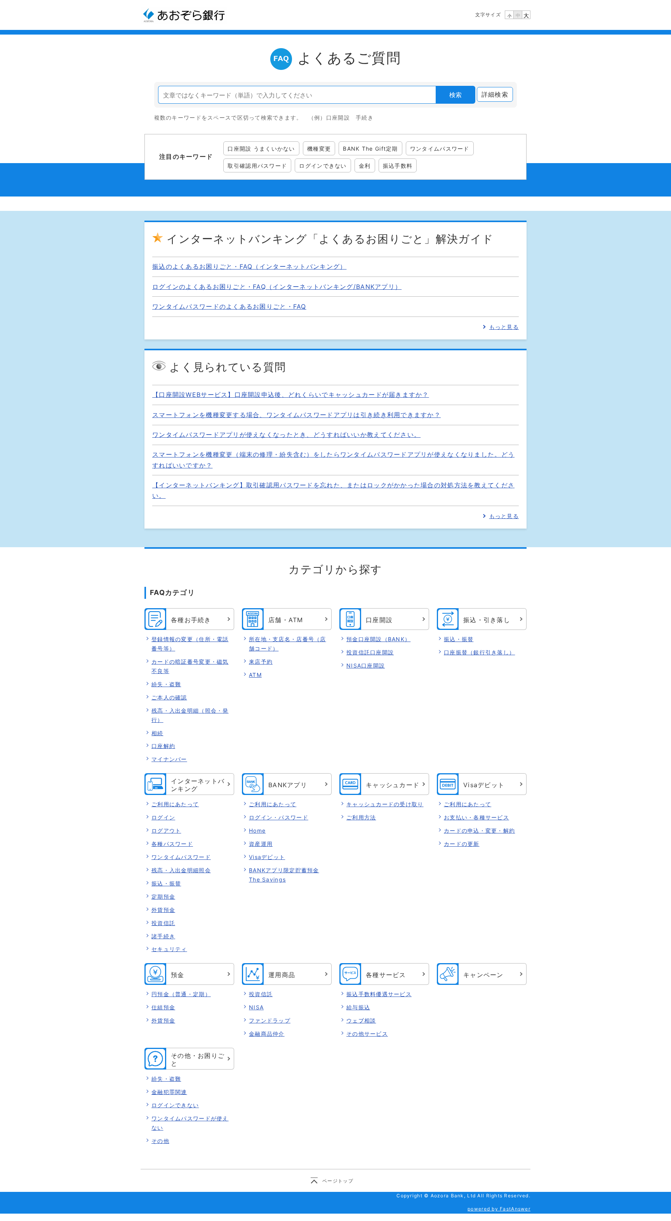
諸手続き (163, 936)
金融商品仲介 (267, 1033)
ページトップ (337, 1181)
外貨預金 (163, 909)
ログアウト (166, 830)
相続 (157, 733)
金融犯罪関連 (169, 1092)
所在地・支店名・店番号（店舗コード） (287, 644)
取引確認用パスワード (257, 165)
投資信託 (163, 923)
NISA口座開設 (365, 665)
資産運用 (261, 843)
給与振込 (358, 1007)
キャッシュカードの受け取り (385, 804)
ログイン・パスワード (278, 817)
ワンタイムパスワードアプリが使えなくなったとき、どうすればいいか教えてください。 (286, 434)
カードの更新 (462, 843)
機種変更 (319, 148)
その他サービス (367, 1033)
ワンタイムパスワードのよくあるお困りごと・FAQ (229, 306)
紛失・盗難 (166, 684)
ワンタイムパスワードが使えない (190, 1123)
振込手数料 (397, 165)
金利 (365, 165)
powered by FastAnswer (499, 1209)
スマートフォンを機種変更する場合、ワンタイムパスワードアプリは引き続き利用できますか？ (296, 415)
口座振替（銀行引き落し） (479, 652)
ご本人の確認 (169, 697)
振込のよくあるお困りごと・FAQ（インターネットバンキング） (249, 266)
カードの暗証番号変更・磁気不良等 (190, 666)
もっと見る (504, 327)
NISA (256, 1007)
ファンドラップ (269, 1020)
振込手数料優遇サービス (379, 994)
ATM (255, 674)
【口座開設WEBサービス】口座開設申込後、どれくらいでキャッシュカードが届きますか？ (290, 394)
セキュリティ (169, 949)
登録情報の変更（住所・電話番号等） (190, 644)
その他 (160, 1141)
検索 (455, 95)
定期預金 (163, 896)
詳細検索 (495, 94)
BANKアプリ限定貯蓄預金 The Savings (284, 875)
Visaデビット (267, 857)
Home (257, 830)
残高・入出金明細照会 (181, 870)
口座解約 (163, 746)
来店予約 (261, 661)
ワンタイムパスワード (439, 148)
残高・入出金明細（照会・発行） (190, 715)
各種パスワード (172, 843)
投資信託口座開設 (370, 652)
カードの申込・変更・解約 (479, 830)
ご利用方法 (361, 817)
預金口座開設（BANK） (378, 639)
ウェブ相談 (361, 1020)
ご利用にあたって (175, 804)
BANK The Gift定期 (370, 148)
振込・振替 (458, 639)
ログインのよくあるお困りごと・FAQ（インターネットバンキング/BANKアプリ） (277, 286)
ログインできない (322, 165)
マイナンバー (169, 759)
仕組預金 (163, 1007)
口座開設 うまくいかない (261, 148)
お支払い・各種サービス (476, 817)
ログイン (163, 817)
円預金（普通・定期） (181, 994)
